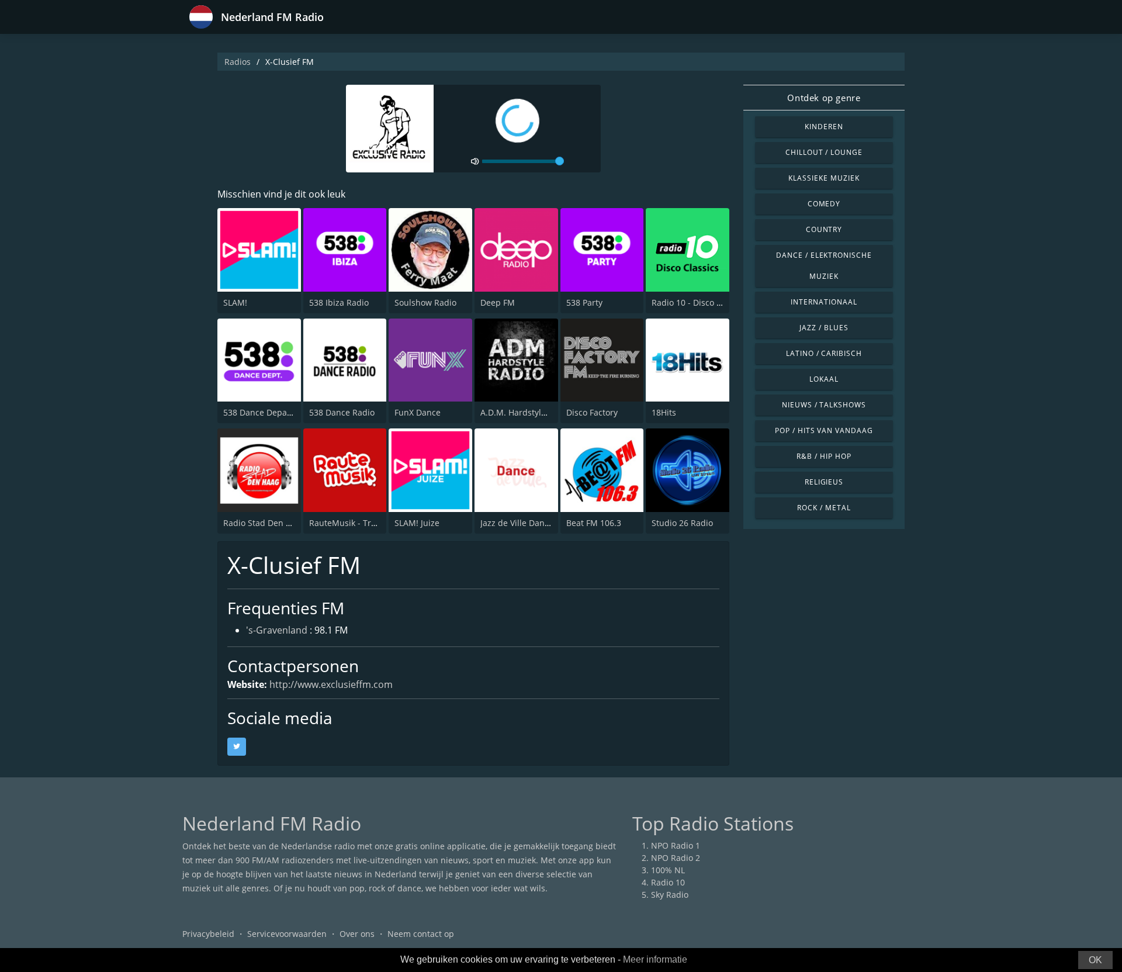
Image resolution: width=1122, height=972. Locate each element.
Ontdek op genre (823, 97)
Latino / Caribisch (824, 353)
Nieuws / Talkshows (824, 405)
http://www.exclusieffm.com (331, 684)
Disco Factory (592, 412)
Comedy (824, 204)
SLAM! (235, 302)
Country (824, 229)
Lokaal (824, 379)
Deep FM (497, 302)
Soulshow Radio (425, 302)
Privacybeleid (208, 933)
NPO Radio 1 (675, 845)
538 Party (584, 302)
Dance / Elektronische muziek (824, 265)
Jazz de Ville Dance (516, 522)
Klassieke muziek (823, 178)
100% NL (668, 870)
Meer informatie (655, 959)
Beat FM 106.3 (593, 522)
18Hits (664, 412)
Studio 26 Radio (682, 522)
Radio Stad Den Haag (264, 522)
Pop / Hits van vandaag (824, 430)
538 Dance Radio (342, 412)
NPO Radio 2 (675, 857)
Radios (237, 61)
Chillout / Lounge (824, 152)
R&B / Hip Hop (824, 456)
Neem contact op (420, 933)
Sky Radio (669, 894)
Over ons (357, 933)
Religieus (824, 482)
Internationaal (824, 302)
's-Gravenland (276, 630)
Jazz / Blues (824, 328)
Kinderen (824, 127)
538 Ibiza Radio (339, 302)
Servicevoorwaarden (287, 933)
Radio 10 (668, 882)
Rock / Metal (824, 508)
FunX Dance (417, 412)
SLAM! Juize (416, 522)
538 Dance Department (268, 412)
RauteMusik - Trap (345, 522)
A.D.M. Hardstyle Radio (525, 412)
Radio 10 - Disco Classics (699, 302)
